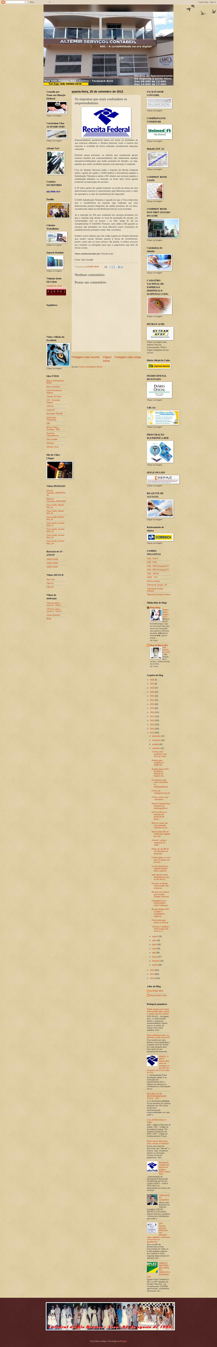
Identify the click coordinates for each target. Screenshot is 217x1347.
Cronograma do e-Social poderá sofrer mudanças (160, 903)
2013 (152, 733)
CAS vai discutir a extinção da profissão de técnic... (159, 815)
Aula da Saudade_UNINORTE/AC (56, 493)
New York (50, 579)
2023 (152, 692)
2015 (152, 724)
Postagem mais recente (85, 357)
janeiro (155, 965)
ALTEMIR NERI (156, 991)
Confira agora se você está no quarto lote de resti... (161, 859)
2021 (152, 700)
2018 (152, 712)
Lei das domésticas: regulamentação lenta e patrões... (160, 868)
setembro (156, 748)
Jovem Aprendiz (53, 615)
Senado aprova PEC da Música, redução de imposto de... (160, 772)
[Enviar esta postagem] (105, 267)
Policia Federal (153, 581)
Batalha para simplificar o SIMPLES (158, 762)
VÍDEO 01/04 (52, 559)
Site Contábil (51, 439)
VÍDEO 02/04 (52, 563)
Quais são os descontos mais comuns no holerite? (158, 1142)
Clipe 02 (49, 587)
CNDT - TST (152, 577)
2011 (152, 974)
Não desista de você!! (166, 650)
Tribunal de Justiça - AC (157, 585)
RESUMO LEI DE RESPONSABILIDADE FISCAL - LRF (157, 1096)
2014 (152, 729)
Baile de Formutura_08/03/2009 (56, 500)
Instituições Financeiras (51, 418)
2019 (152, 708)
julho (154, 940)
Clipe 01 (49, 583)
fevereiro (156, 961)
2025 (152, 684)
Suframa (50, 443)
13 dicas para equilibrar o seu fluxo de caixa (159, 754)
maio (154, 949)
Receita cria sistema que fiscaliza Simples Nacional (160, 894)
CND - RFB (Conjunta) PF (158, 566)
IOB (48, 423)
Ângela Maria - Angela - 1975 (166, 613)
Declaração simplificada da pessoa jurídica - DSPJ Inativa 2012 (164, 1168)
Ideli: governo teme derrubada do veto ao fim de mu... (160, 877)
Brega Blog (155, 607)
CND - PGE (152, 562)
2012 (152, 970)
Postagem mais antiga (128, 357)
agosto (155, 936)
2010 (152, 978)
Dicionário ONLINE (54, 414)
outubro (155, 744)
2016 (152, 720)
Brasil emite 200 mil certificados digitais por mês (161, 834)
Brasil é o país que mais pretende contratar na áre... (160, 825)
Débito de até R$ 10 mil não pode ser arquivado (160, 851)
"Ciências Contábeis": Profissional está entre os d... (161, 929)
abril (154, 953)
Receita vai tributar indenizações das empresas (160, 885)
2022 (152, 696)
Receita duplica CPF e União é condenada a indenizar (160, 912)
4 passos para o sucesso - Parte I (53, 604)
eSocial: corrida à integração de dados (159, 842)
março (155, 957)
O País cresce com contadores (160, 798)
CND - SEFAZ (153, 574)
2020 (152, 704)
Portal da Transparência (52, 434)
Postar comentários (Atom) (90, 367)
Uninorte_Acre (52, 447)
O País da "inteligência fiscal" (161, 792)
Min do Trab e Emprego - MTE (53, 428)
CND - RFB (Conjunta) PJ (158, 570)
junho (154, 944)
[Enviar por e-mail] (110, 266)
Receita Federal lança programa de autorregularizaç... (161, 805)
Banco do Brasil (53, 387)
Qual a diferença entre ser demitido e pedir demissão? (158, 1036)
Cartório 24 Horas (53, 396)
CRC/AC (50, 406)
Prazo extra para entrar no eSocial (160, 921)
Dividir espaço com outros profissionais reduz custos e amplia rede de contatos (158, 1011)
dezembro (156, 736)
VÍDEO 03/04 (52, 567)
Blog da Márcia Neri (159, 645)
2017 (152, 716)
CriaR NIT (50, 410)
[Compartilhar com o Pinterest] (121, 266)
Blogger (123, 1341)
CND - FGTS (152, 558)
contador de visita (54, 286)
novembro (156, 740)
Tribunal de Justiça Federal (158, 594)
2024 (152, 688)
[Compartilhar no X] (116, 266)
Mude (48, 619)
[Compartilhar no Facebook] (119, 266)
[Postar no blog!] (113, 266)
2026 (152, 680)
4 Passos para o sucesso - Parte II (54, 610)
